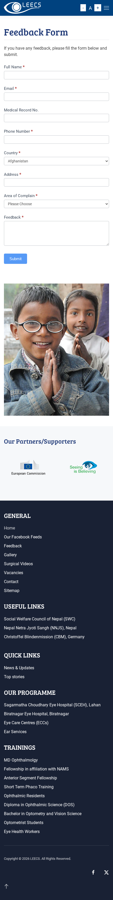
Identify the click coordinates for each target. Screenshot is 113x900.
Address (12, 174)
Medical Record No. (21, 110)
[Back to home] (22, 8)
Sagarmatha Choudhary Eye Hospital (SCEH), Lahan (52, 704)
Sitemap (11, 590)
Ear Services (15, 731)
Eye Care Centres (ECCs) (26, 722)
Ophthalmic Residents (24, 795)
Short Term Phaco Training (29, 786)
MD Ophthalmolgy (21, 760)
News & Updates (19, 667)
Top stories (14, 676)
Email (10, 88)
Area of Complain (20, 195)
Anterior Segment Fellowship (30, 777)
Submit (15, 258)
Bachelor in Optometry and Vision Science (42, 813)
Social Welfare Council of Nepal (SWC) (39, 618)
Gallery (10, 554)
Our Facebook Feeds (23, 536)
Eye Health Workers (22, 831)
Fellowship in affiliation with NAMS (36, 769)
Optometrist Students (23, 822)
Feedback (13, 217)
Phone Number (18, 131)
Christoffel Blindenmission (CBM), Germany (44, 636)
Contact (11, 581)
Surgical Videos (18, 563)
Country (12, 153)
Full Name (14, 67)
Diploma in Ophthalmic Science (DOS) (39, 804)
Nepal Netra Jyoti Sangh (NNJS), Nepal (40, 627)
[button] (106, 8)
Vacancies (13, 572)
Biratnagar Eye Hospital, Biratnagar (36, 713)
